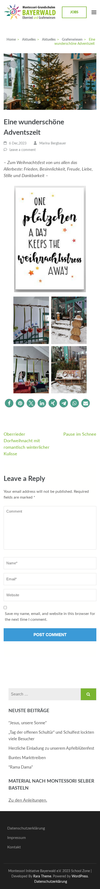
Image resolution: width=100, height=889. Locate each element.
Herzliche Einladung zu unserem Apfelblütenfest (51, 748)
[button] (9, 403)
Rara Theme (42, 876)
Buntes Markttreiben (27, 758)
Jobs (74, 12)
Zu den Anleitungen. (27, 800)
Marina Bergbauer (52, 143)
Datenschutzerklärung (26, 828)
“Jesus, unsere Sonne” (27, 723)
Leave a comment (22, 150)
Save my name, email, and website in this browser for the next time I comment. (50, 616)
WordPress (80, 876)
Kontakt (14, 847)
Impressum (16, 838)
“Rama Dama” (20, 767)
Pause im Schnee (79, 434)
